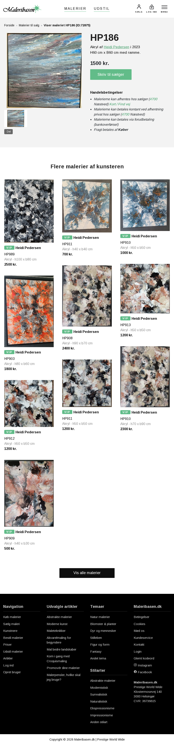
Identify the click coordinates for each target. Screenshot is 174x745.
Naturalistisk (98, 701)
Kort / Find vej (119, 104)
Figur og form (99, 644)
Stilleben (96, 637)
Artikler (8, 658)
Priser (7, 644)
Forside (9, 25)
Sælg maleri (11, 624)
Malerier (75, 8)
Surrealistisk (98, 694)
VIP (9, 247)
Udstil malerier (13, 651)
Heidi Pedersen (116, 47)
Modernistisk (99, 687)
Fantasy (96, 651)
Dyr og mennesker (103, 630)
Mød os (139, 630)
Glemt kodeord (144, 658)
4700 (153, 99)
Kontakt (139, 644)
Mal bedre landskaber (61, 649)
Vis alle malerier (87, 573)
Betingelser (141, 617)
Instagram (144, 665)
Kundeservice (143, 637)
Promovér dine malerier (63, 668)
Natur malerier (100, 617)
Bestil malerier (13, 637)
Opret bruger (12, 672)
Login (138, 651)
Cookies (139, 624)
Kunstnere (10, 630)
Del (9, 131)
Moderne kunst (57, 624)
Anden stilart (98, 722)
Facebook (144, 672)
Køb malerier (12, 617)
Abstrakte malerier (59, 617)
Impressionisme (101, 715)
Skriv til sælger (111, 74)
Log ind (8, 665)
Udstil (101, 8)
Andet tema (98, 658)
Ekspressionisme (102, 708)
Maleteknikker (56, 630)
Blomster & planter (103, 624)
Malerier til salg (29, 25)
